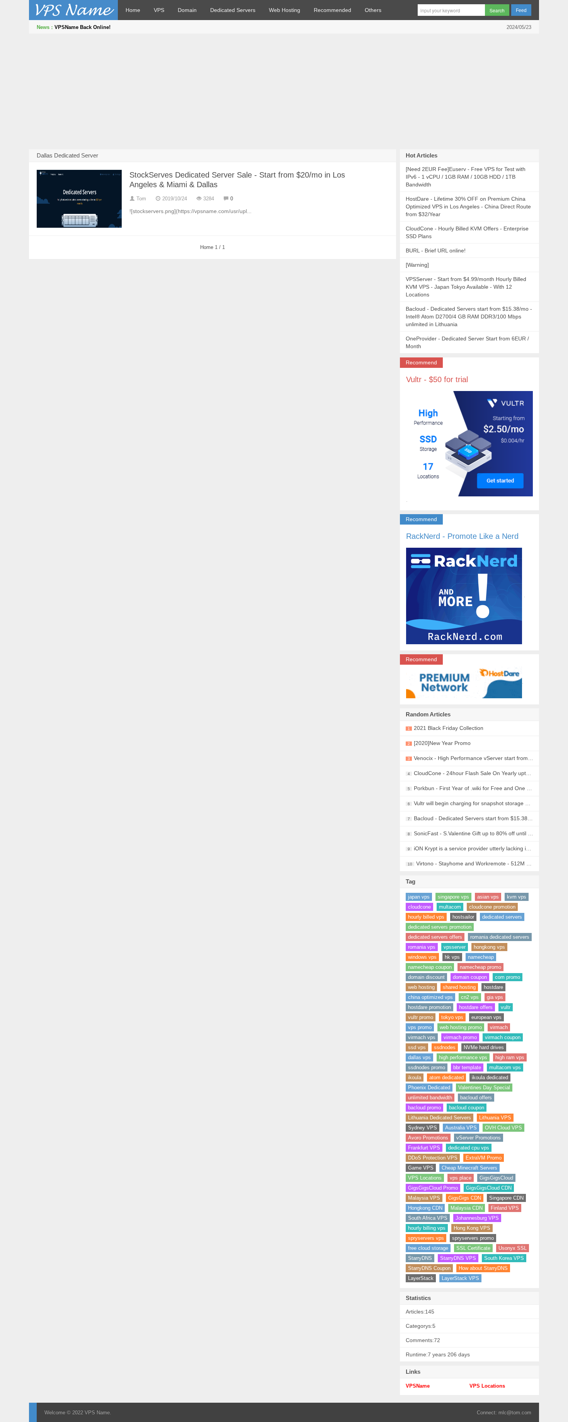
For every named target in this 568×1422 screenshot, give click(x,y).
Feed (521, 10)
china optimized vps (430, 997)
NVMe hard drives (484, 1047)
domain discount (426, 977)
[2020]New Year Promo (442, 743)
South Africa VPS (427, 1218)
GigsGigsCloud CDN (489, 1188)
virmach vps (421, 1037)
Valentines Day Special (484, 1087)
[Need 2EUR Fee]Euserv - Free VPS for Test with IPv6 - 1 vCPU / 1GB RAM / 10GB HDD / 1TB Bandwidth (465, 177)
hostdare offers (476, 1007)
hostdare (493, 987)
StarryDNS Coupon (429, 1268)
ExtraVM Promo (484, 1158)
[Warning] (417, 265)
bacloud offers (476, 1097)
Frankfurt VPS (424, 1148)
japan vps (419, 897)
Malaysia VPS (424, 1198)
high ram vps (509, 1057)
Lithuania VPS (495, 1118)
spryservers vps (426, 1238)
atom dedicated (446, 1077)
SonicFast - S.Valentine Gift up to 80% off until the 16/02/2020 (489, 833)
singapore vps (453, 897)
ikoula (414, 1077)
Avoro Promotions (428, 1138)
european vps (486, 1017)
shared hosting (459, 987)
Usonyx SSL (512, 1248)
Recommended (332, 10)
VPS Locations (425, 1178)
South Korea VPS (504, 1258)
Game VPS (421, 1168)
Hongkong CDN (425, 1208)
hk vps (452, 957)
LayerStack (421, 1278)
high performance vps (463, 1057)
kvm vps (516, 897)
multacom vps (505, 1067)
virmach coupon (502, 1037)
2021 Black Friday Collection (448, 728)
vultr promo (420, 1017)
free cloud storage (428, 1248)
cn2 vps (470, 997)
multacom (450, 907)
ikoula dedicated (490, 1077)
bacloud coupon (466, 1108)
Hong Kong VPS (472, 1228)
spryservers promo (473, 1238)
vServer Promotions (478, 1138)
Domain (187, 10)
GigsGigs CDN (464, 1198)
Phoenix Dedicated (429, 1087)
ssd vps (417, 1047)
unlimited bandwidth (430, 1097)
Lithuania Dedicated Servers (439, 1118)
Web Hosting (284, 10)
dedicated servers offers (435, 937)
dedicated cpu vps (468, 1148)
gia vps (495, 997)
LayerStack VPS (460, 1278)
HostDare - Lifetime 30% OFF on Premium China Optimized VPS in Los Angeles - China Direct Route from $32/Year (468, 206)
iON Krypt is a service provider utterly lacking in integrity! (482, 848)
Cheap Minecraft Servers (469, 1168)
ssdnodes (445, 1047)
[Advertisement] (284, 91)
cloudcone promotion (492, 907)
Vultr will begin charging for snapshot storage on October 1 (485, 803)
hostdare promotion (429, 1007)
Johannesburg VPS (477, 1218)
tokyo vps (452, 1017)
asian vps (488, 897)
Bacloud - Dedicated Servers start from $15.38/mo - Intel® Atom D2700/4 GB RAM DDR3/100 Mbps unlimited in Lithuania (469, 316)
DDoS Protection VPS (432, 1158)
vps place (460, 1178)
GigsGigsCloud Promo (433, 1188)
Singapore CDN (506, 1198)
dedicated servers (502, 917)
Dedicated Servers (232, 10)
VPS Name (73, 10)
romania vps (421, 947)
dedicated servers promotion (439, 927)
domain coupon (470, 977)
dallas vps (419, 1057)
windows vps (422, 957)
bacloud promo (424, 1108)
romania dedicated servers (499, 937)
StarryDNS (420, 1258)
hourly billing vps (427, 1228)
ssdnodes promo (426, 1067)
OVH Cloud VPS (503, 1128)
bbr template (467, 1067)
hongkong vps (489, 947)
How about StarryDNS (483, 1268)
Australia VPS (461, 1128)
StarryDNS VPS (458, 1258)
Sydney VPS (422, 1128)
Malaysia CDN (467, 1208)
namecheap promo (480, 967)
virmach (499, 1027)
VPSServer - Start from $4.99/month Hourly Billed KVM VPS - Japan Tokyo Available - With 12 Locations (466, 287)
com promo (507, 977)
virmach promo (460, 1037)
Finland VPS (505, 1208)
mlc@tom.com (514, 1412)
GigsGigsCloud (496, 1178)
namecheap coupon (430, 967)
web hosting (421, 987)
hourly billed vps (426, 917)
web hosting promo (461, 1027)
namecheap (481, 957)
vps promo (420, 1027)
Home (133, 10)
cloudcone (419, 907)
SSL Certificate (473, 1248)
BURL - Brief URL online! (436, 250)
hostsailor (463, 917)
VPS (159, 10)
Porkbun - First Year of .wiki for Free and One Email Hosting (487, 788)
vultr (505, 1007)
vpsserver (455, 947)
